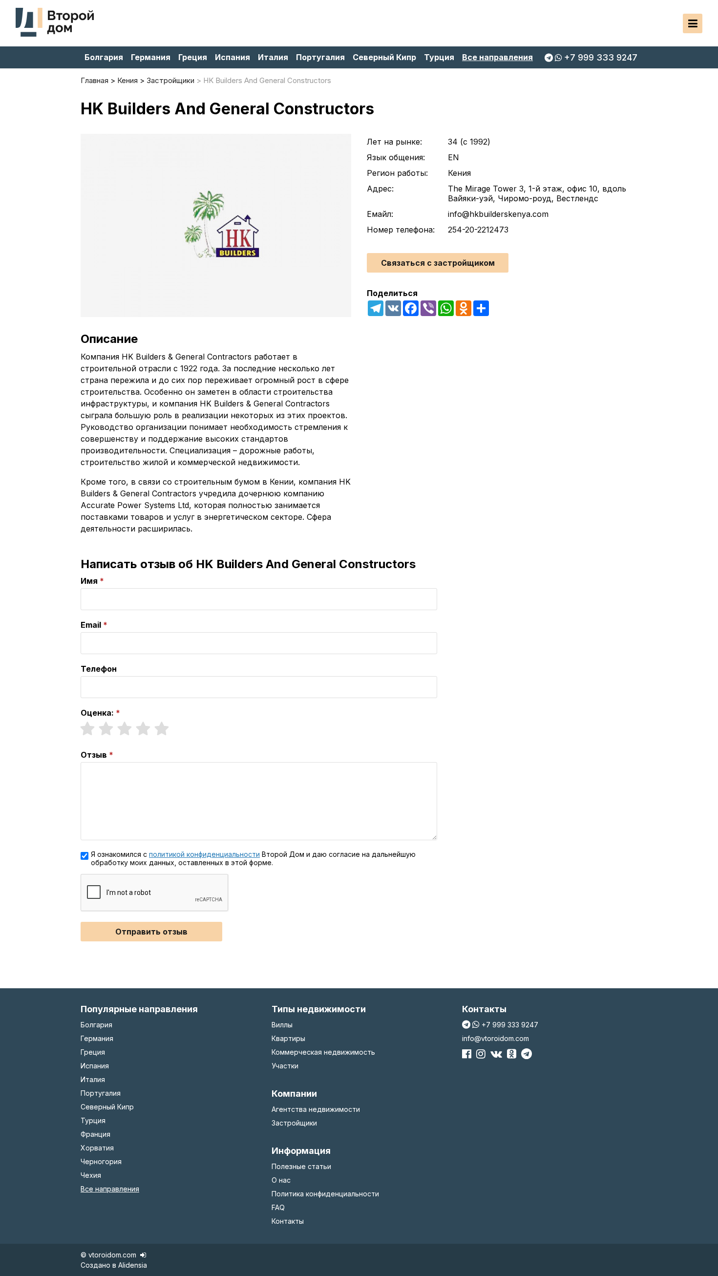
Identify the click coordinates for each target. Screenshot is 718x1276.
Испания (232, 57)
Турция (439, 57)
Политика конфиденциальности (325, 1194)
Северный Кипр (384, 57)
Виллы (282, 1025)
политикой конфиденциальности (204, 854)
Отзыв (94, 755)
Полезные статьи (301, 1166)
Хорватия (97, 1148)
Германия (150, 57)
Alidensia (132, 1265)
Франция (95, 1134)
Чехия (91, 1175)
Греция (192, 57)
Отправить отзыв (151, 931)
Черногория (101, 1161)
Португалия (320, 57)
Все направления (497, 57)
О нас (281, 1180)
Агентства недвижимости (316, 1109)
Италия (273, 57)
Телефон (99, 669)
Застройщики (294, 1123)
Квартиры (288, 1038)
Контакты (288, 1221)
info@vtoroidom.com (495, 1038)
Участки (285, 1066)
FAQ (278, 1207)
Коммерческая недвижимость (323, 1052)
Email (91, 625)
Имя (89, 581)
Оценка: (97, 713)
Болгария (103, 57)
